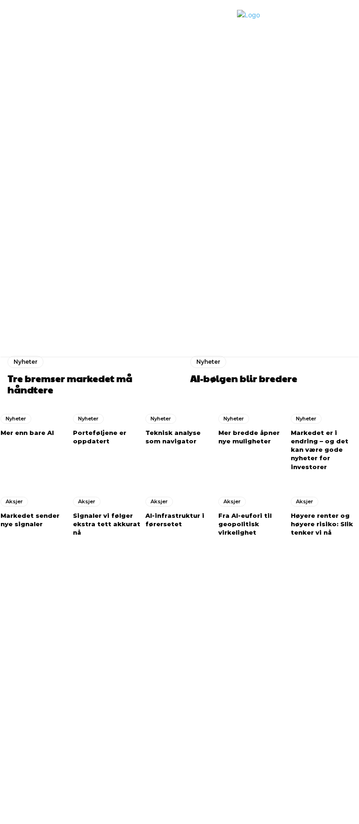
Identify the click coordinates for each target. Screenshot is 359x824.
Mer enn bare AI (27, 432)
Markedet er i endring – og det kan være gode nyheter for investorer (319, 450)
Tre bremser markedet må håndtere (201, 282)
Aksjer (14, 501)
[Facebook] (7, 728)
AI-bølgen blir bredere (248, 279)
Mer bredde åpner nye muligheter (249, 437)
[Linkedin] (24, 728)
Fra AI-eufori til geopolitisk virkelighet (245, 524)
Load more (205, 392)
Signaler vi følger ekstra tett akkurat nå (106, 524)
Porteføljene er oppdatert (340, 279)
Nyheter (25, 361)
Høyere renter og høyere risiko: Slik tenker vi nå (322, 524)
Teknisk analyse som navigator (173, 437)
